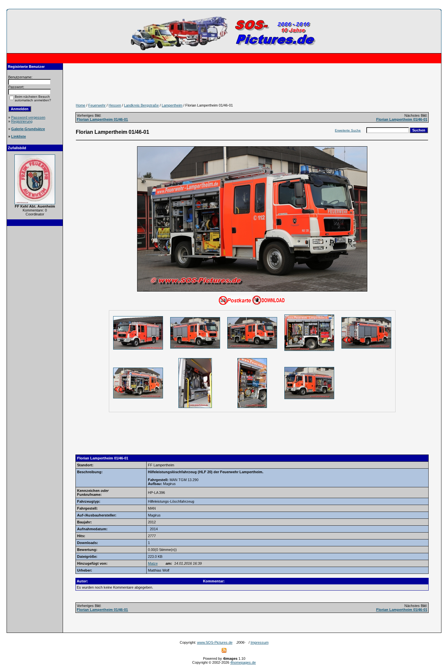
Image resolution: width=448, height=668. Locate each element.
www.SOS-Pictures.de (215, 642)
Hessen (115, 105)
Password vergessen (28, 117)
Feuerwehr (97, 105)
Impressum (260, 642)
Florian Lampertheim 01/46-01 (102, 119)
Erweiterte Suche (348, 130)
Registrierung (21, 121)
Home (80, 105)
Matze (153, 563)
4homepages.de (243, 662)
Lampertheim (172, 105)
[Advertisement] (35, 328)
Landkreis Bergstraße (141, 105)
